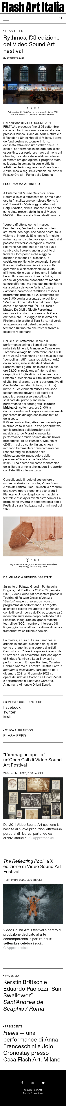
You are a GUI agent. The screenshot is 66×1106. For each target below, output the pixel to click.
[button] (48, 89)
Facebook (12, 707)
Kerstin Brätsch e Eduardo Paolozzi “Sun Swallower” (32, 995)
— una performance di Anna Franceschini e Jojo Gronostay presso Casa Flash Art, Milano (31, 1046)
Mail (7, 717)
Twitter (9, 712)
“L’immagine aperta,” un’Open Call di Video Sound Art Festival (32, 759)
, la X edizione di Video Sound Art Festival (32, 866)
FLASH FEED (14, 31)
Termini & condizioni (33, 1093)
